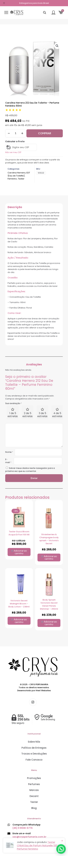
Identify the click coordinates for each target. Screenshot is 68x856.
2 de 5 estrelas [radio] (27, 414)
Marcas (34, 790)
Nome (9, 452)
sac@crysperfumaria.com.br (29, 836)
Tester (21, 178)
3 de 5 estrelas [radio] (42, 414)
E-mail (8, 461)
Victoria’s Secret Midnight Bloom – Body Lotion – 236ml (19, 603)
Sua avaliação (13, 403)
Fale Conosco (34, 759)
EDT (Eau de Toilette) (19, 174)
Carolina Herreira (16, 172)
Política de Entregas (34, 747)
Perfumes (34, 784)
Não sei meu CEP (13, 152)
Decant (34, 796)
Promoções (34, 778)
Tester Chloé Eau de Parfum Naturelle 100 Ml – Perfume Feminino (39, 845)
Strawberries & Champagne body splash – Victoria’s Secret (49, 539)
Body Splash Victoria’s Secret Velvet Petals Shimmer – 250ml (49, 604)
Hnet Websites (43, 690)
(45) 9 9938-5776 (22, 828)
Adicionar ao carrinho (20, 552)
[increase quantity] (22, 133)
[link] (34, 719)
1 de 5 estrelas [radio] (13, 414)
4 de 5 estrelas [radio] (57, 414)
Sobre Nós (34, 741)
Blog (34, 808)
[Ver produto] (27, 514)
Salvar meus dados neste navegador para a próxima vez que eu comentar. (30, 470)
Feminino (12, 178)
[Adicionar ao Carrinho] (27, 508)
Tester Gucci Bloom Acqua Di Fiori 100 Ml (19, 533)
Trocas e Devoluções (34, 753)
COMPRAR (44, 133)
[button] (57, 46)
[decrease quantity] (9, 133)
